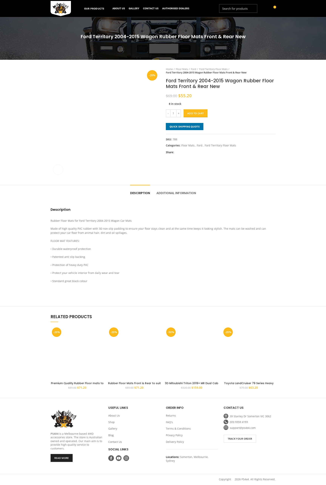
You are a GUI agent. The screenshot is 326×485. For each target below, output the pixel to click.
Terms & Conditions (178, 428)
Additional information (176, 193)
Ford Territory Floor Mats (213, 69)
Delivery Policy (175, 442)
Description (140, 193)
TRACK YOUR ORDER (240, 438)
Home (169, 69)
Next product (273, 71)
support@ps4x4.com (243, 428)
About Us (114, 415)
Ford (193, 69)
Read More (61, 458)
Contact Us (115, 442)
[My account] (266, 8)
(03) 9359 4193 (239, 422)
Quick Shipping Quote (185, 126)
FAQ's (169, 422)
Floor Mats (182, 69)
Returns (171, 415)
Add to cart (195, 113)
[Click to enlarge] (58, 169)
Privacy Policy (174, 435)
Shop (111, 422)
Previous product (266, 71)
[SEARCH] (252, 8)
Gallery (112, 428)
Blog (111, 435)
